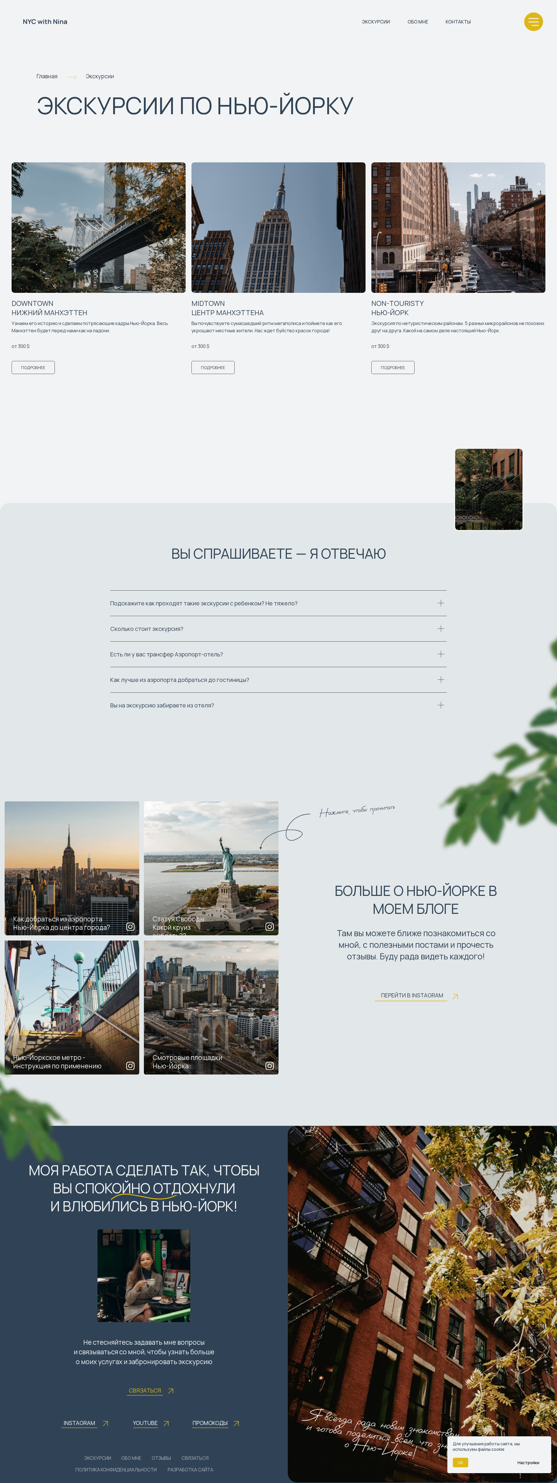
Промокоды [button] (210, 1423)
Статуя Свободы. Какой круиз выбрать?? (179, 927)
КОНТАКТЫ (458, 22)
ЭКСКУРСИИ (376, 22)
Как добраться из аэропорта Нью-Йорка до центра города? (61, 923)
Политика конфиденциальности (116, 1469)
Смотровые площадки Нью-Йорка (187, 1061)
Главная (47, 76)
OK (460, 1462)
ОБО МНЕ (418, 22)
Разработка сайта (190, 1469)
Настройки (528, 1462)
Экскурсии (100, 76)
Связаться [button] (145, 1390)
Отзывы (161, 1458)
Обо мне (131, 1458)
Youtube (145, 1423)
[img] (72, 868)
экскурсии (97, 1458)
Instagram (79, 1423)
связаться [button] (195, 1458)
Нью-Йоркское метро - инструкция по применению (57, 1061)
